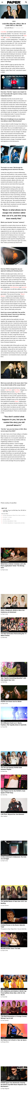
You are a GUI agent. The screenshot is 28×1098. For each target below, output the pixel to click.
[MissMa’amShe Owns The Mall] (14, 938)
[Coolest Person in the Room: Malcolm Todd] (14, 915)
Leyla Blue (3, 31)
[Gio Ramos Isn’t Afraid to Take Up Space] (14, 1030)
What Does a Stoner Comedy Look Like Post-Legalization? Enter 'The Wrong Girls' (13, 565)
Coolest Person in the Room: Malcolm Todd (13, 926)
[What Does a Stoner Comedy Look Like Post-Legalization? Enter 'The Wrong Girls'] (14, 554)
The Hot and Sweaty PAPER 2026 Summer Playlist (11, 768)
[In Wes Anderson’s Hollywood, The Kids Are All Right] (14, 847)
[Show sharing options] (26, 162)
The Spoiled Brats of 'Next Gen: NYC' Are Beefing (14, 902)
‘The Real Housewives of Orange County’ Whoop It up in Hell (14, 1017)
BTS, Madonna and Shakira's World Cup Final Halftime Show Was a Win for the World (13, 993)
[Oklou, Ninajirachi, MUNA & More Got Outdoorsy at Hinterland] (14, 600)
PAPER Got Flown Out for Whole (11, 701)
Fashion (3, 788)
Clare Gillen (8, 390)
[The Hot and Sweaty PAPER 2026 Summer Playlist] (14, 757)
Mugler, (17, 401)
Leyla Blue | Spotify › (6, 519)
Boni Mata (17, 390)
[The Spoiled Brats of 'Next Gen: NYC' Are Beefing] (14, 891)
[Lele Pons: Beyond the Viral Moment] (14, 804)
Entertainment (5, 561)
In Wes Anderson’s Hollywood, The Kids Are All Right (13, 858)
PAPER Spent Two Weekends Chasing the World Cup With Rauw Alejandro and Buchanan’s (13, 1084)
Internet (3, 812)
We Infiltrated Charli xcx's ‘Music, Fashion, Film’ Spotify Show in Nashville (13, 724)
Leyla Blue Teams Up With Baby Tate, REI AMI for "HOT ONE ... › (14, 511)
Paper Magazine (5, 1088)
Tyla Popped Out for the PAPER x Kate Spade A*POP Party (13, 791)
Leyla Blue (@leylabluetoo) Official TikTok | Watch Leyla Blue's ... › (15, 515)
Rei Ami (8, 37)
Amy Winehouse (14, 287)
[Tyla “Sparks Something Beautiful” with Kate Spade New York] (14, 668)
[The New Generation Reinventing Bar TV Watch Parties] (14, 624)
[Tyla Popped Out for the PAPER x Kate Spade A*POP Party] (14, 781)
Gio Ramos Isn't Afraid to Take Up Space (14, 1040)
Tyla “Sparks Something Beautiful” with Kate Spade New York (13, 679)
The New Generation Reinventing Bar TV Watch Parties (14, 634)
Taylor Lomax (5, 569)
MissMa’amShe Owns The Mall (10, 948)
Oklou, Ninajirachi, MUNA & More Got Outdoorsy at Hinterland (12, 611)
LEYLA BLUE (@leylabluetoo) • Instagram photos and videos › (14, 522)
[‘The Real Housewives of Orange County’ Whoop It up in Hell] (14, 1006)
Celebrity (4, 1080)
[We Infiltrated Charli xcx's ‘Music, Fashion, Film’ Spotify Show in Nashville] (14, 713)
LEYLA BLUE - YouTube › (7, 517)
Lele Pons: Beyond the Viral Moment (12, 814)
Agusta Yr (17, 391)
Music (14, 21)
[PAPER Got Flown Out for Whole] (14, 691)
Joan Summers (5, 905)
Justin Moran (9, 27)
